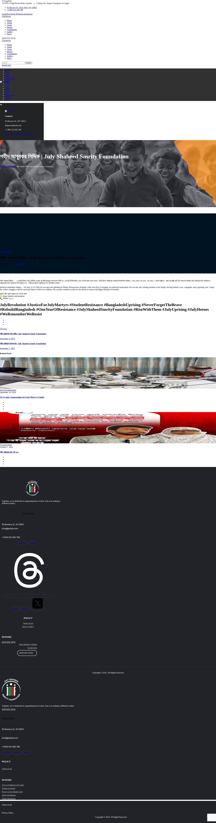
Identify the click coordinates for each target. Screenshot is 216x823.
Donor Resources (9, 798)
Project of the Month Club (12, 792)
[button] (108, 65)
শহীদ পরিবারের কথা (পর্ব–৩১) (9, 452)
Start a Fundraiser (9, 795)
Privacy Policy (28, 627)
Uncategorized (6, 252)
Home (2, 167)
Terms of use (28, 623)
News (2, 390)
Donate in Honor (8, 788)
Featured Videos (10, 167)
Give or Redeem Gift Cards (13, 785)
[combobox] (108, 706)
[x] (37, 609)
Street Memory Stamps (28, 644)
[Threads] (29, 596)
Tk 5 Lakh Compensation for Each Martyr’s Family (22, 397)
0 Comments (20, 264)
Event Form (32, 648)
